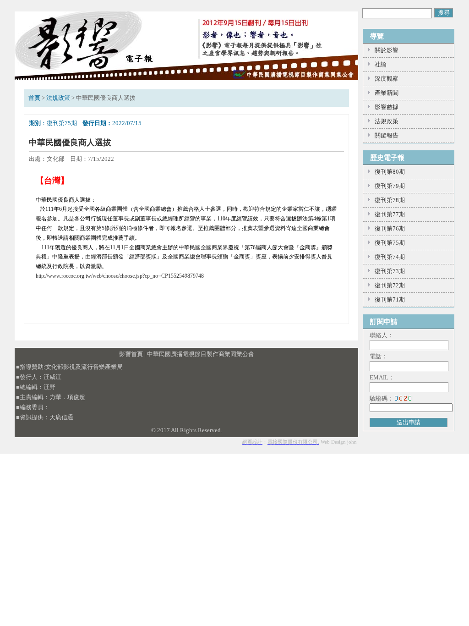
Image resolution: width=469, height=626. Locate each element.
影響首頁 (131, 354)
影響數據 (386, 107)
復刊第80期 (390, 171)
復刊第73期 (390, 271)
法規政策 (58, 97)
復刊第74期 (390, 256)
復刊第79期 (390, 185)
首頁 (34, 97)
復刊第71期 (390, 299)
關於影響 (386, 50)
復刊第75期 (390, 242)
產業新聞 (386, 92)
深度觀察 (386, 78)
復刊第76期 (390, 228)
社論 (381, 64)
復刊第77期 (390, 214)
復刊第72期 (390, 285)
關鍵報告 (386, 135)
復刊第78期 (390, 200)
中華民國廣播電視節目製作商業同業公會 (200, 354)
